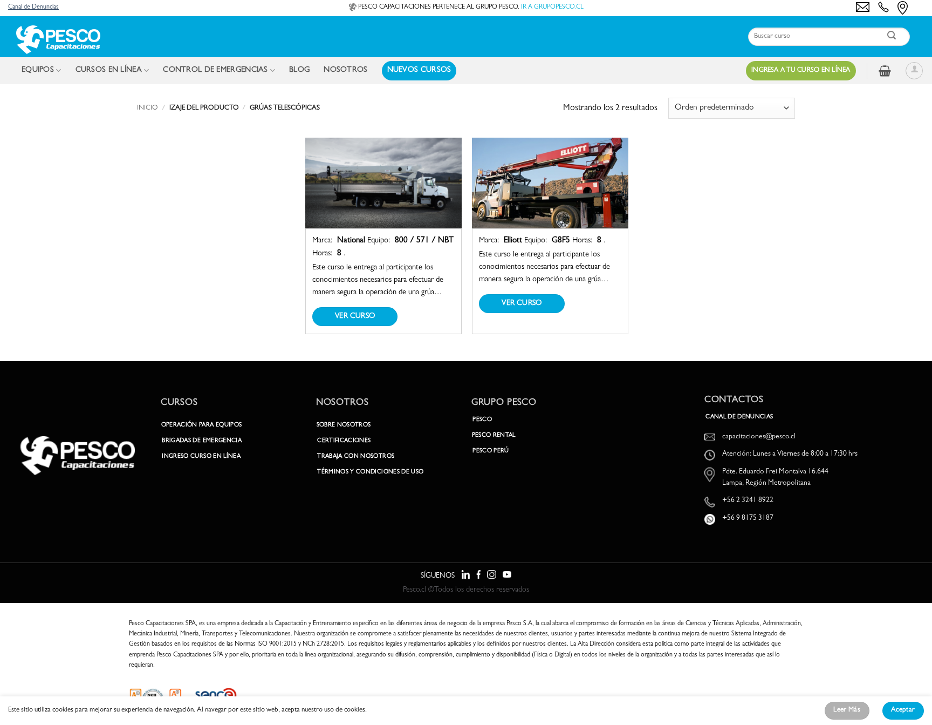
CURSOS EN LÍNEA (109, 70)
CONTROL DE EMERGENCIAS (215, 70)
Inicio (147, 108)
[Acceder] (914, 70)
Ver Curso (355, 316)
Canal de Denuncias (33, 7)
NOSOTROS (345, 70)
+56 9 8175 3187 (747, 518)
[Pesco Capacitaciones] (57, 40)
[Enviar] (892, 37)
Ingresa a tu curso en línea (801, 70)
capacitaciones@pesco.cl (759, 437)
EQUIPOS (38, 70)
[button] (885, 71)
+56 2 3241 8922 (747, 500)
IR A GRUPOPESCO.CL (552, 7)
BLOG (299, 70)
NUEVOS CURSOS (419, 70)
